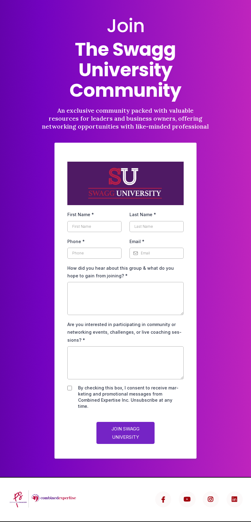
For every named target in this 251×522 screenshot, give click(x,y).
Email (136, 241)
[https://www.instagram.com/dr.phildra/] (211, 499)
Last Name (142, 214)
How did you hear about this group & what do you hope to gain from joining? (120, 271)
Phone (76, 241)
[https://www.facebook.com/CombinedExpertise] (163, 499)
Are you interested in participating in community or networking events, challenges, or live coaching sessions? (124, 332)
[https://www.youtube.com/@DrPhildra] (187, 499)
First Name (80, 214)
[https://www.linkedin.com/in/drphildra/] (235, 499)
